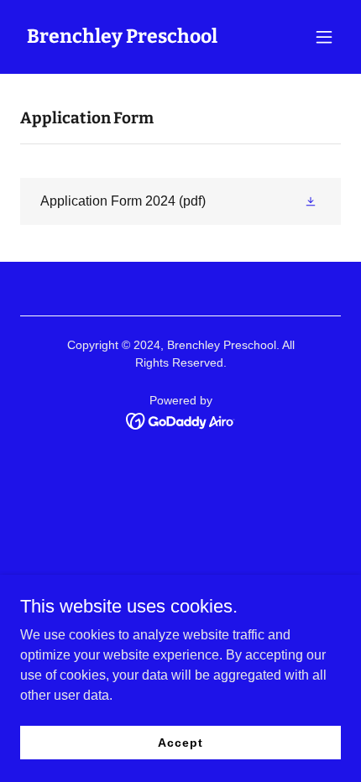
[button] (324, 37)
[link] (122, 38)
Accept (180, 741)
